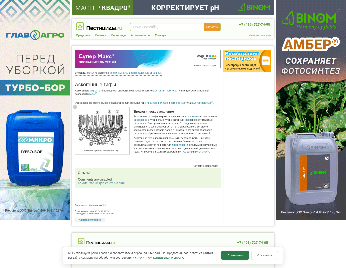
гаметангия (158, 90)
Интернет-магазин (260, 35)
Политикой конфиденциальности (160, 257)
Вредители (83, 35)
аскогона (172, 90)
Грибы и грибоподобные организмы (141, 72)
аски (92, 94)
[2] (96, 93)
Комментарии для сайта (101, 183)
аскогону (197, 141)
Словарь (160, 35)
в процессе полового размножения (165, 102)
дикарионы (140, 123)
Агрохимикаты (140, 35)
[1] (209, 133)
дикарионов (140, 119)
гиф (206, 90)
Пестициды (118, 35)
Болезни (100, 35)
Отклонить (264, 255)
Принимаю (235, 255)
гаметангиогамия (201, 102)
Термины (115, 72)
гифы (93, 90)
